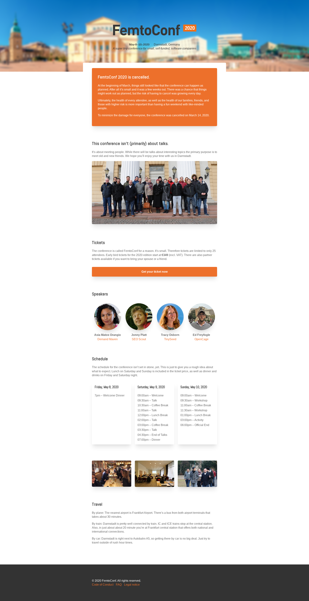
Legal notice (132, 584)
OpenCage (202, 339)
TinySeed (170, 339)
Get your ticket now (154, 271)
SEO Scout (139, 339)
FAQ (119, 584)
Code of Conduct (102, 584)
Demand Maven (107, 339)
